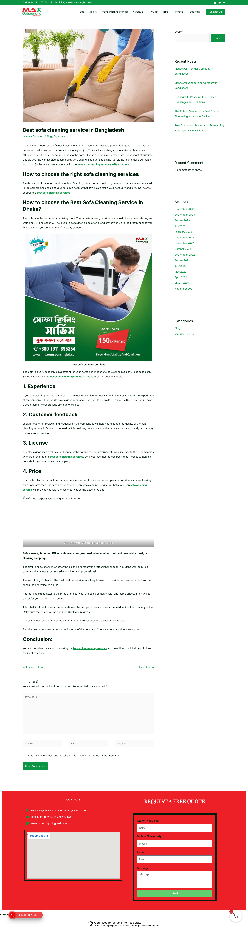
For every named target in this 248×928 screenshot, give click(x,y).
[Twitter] (219, 2)
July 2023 (180, 226)
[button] (144, 12)
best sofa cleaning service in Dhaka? (72, 376)
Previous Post (33, 667)
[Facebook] (215, 2)
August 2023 (182, 220)
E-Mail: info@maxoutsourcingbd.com (71, 2)
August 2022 (182, 260)
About (92, 12)
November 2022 (184, 243)
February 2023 (183, 231)
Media (154, 12)
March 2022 (182, 283)
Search (179, 31)
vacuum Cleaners (185, 334)
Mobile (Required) (149, 836)
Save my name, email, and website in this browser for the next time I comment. (74, 755)
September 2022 (185, 254)
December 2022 (184, 237)
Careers (178, 12)
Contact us (194, 12)
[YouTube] (224, 2)
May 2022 (180, 271)
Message (143, 868)
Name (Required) (148, 820)
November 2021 (184, 288)
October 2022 (183, 248)
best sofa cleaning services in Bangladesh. (103, 164)
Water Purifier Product (114, 12)
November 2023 (184, 209)
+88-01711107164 (37, 2)
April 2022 (181, 277)
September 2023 (185, 214)
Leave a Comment (33, 136)
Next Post (146, 667)
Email (141, 852)
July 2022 (180, 266)
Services (138, 12)
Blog (165, 12)
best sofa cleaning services (53, 192)
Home (80, 12)
